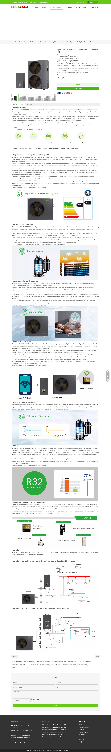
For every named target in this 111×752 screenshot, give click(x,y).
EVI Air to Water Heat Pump (19, 667)
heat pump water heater (85, 661)
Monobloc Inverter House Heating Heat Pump (54, 729)
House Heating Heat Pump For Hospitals (23, 661)
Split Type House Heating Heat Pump (47, 661)
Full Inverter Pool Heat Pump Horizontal (52, 732)
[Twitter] (81, 2)
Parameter (29, 104)
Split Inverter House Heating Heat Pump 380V (54, 727)
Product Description (18, 104)
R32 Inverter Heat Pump (69, 664)
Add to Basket (78, 88)
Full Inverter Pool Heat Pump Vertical (52, 734)
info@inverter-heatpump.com (40, 2)
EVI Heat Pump (82, 664)
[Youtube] (83, 2)
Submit (55, 705)
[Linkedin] (78, 2)
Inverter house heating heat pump (40, 664)
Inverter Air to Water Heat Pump (67, 661)
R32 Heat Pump (55, 664)
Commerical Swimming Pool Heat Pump (53, 737)
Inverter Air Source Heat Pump (20, 664)
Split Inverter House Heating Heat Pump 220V (54, 724)
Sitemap (66, 750)
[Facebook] (75, 2)
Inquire (78, 84)
